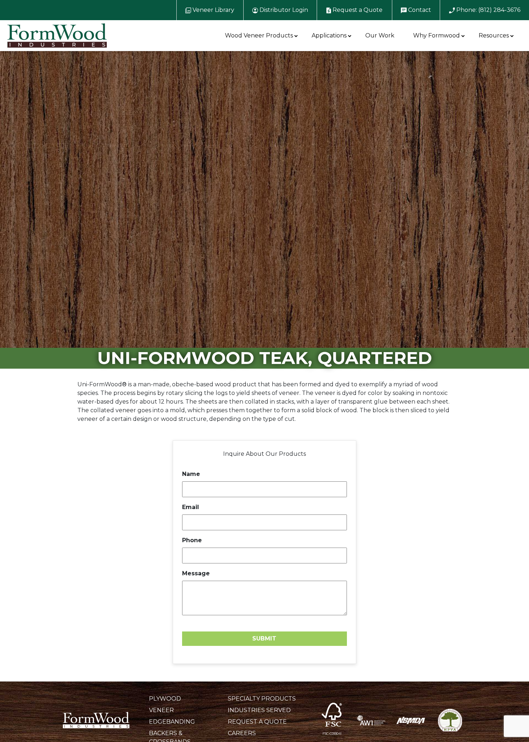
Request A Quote (257, 721)
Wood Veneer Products (259, 35)
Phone (192, 540)
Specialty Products (262, 698)
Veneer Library (212, 9)
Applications (329, 35)
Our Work (379, 35)
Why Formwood (436, 35)
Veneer (161, 710)
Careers (242, 733)
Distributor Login (283, 9)
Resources (494, 35)
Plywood (165, 698)
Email (190, 507)
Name (191, 474)
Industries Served (259, 710)
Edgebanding (172, 721)
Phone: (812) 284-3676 (487, 9)
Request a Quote (357, 9)
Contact (419, 9)
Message (196, 573)
